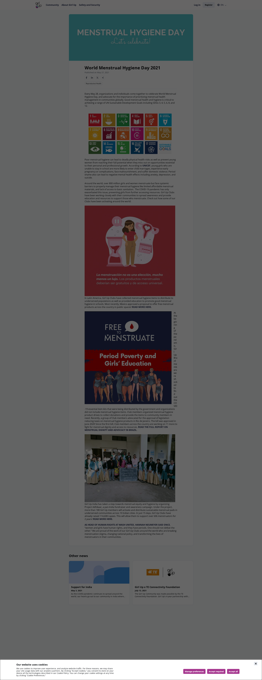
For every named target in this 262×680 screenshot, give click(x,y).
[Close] (256, 664)
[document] (131, 670)
